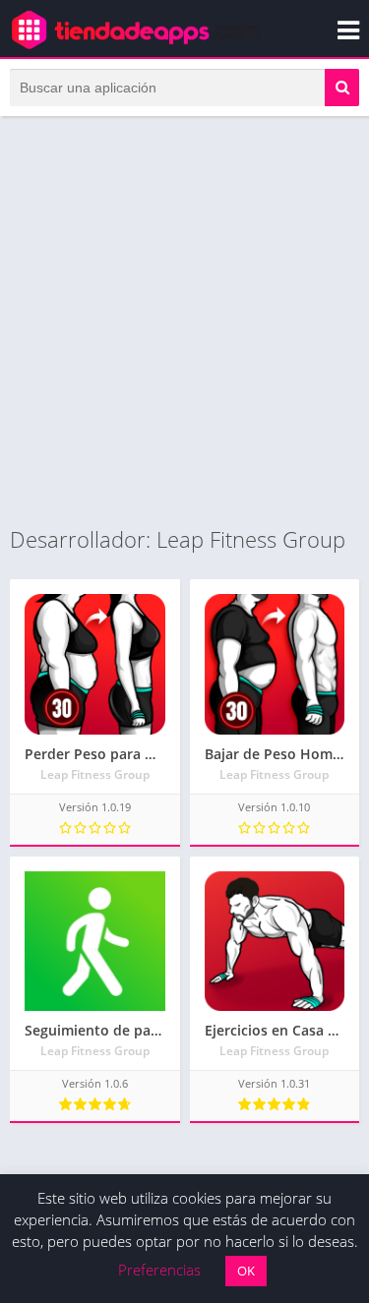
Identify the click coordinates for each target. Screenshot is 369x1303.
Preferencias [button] (159, 1269)
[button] (342, 87)
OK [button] (246, 1270)
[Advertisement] (184, 320)
